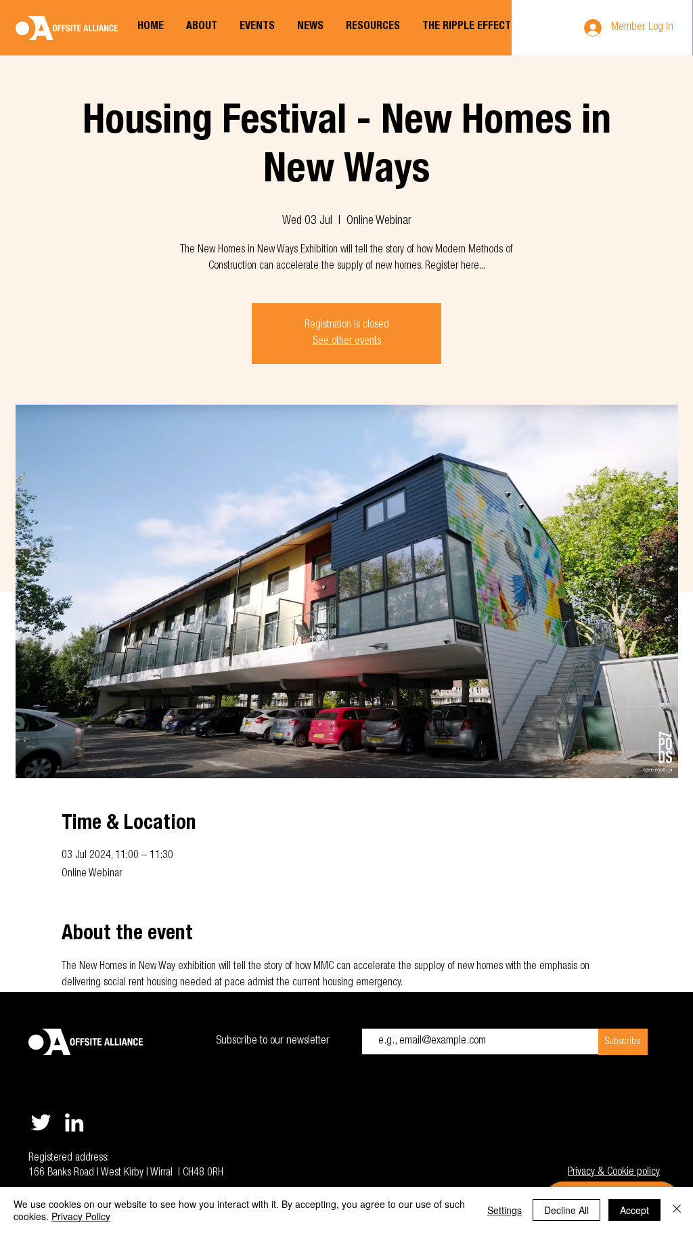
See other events (347, 341)
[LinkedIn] (74, 1122)
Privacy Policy (80, 1216)
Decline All (566, 1210)
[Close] (677, 1210)
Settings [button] (504, 1210)
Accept (634, 1210)
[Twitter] (41, 1122)
